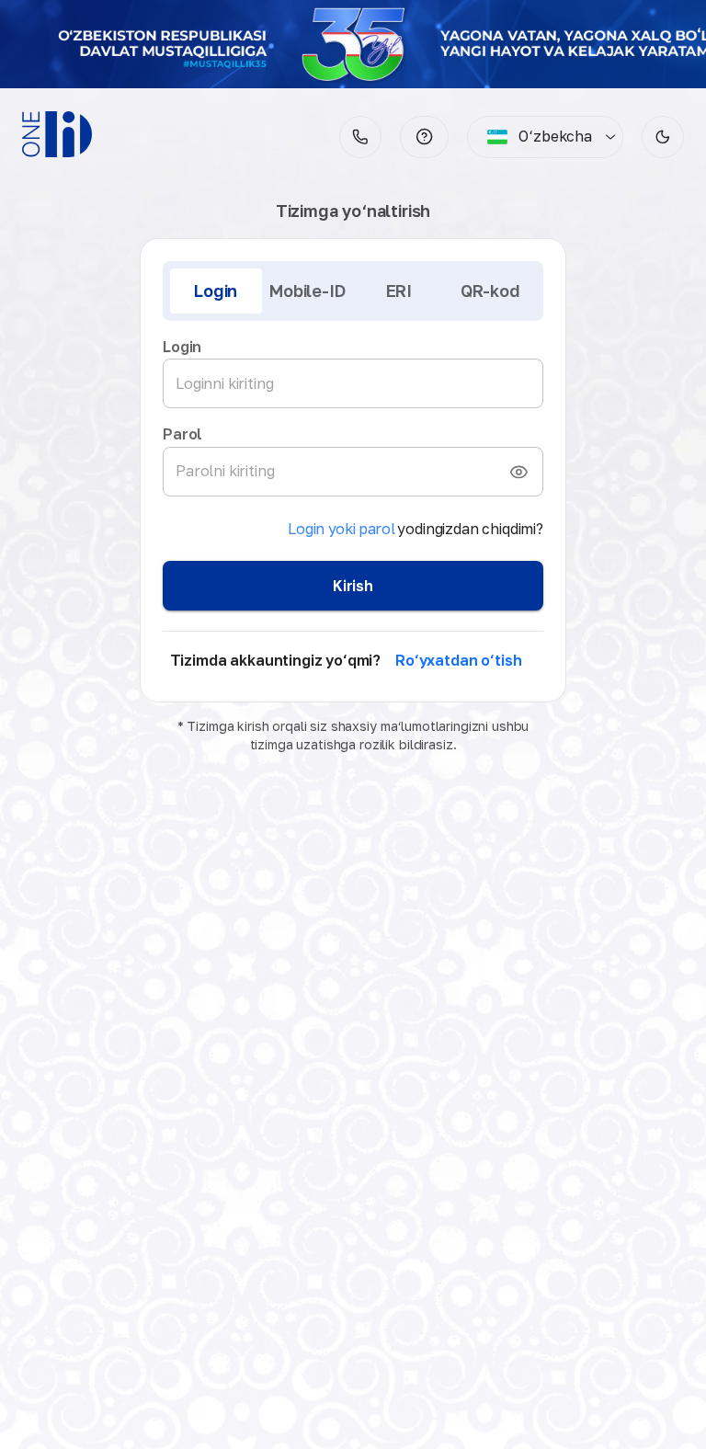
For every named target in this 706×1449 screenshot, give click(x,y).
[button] (424, 137)
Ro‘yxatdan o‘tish (458, 660)
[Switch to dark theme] (663, 137)
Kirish (353, 585)
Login (215, 290)
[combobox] (539, 137)
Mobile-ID (307, 290)
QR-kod (490, 290)
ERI (399, 290)
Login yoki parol (341, 528)
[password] (518, 471)
